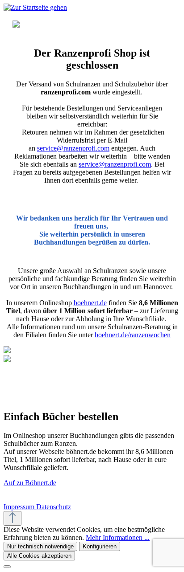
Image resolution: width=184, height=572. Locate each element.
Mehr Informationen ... (118, 537)
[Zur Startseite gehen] (35, 7)
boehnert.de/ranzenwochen (133, 335)
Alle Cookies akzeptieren (39, 555)
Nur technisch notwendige (40, 546)
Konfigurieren (100, 546)
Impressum (20, 507)
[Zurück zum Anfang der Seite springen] (12, 518)
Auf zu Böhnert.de (30, 482)
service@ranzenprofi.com (73, 148)
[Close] (7, 566)
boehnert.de (90, 302)
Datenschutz (53, 507)
